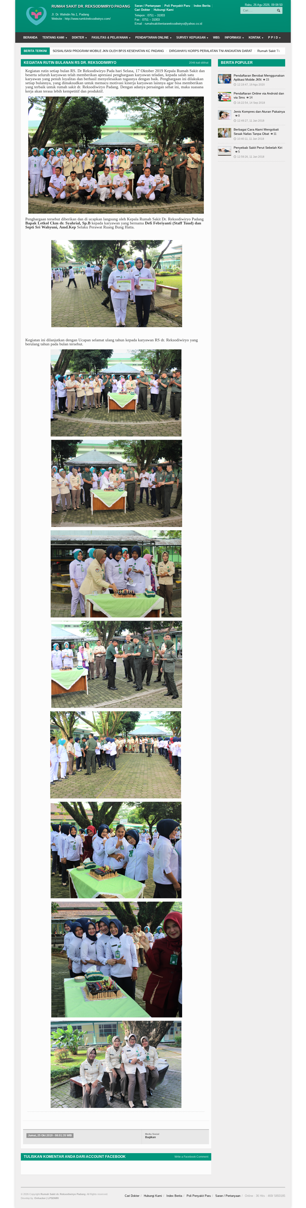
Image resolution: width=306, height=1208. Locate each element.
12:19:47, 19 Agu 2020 (249, 84)
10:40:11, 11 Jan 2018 (249, 138)
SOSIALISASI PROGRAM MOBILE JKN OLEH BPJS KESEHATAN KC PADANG (108, 51)
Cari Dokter (142, 9)
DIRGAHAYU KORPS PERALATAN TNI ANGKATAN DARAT (210, 51)
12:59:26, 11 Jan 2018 (249, 156)
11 (275, 133)
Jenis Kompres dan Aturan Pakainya (259, 111)
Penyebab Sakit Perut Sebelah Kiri (258, 147)
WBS (216, 37)
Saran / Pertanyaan (148, 5)
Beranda (30, 37)
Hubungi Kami (164, 9)
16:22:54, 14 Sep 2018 (249, 102)
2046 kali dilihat (198, 62)
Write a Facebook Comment (191, 1156)
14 (250, 97)
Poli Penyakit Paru (177, 5)
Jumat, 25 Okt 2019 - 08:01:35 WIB (50, 1135)
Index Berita (202, 5)
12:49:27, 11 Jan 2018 (249, 120)
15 (267, 79)
